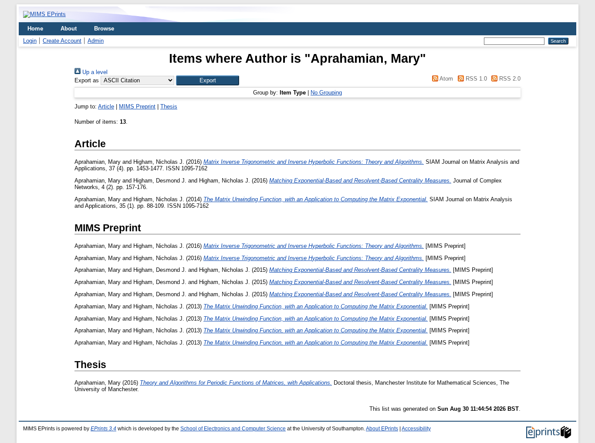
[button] (207, 80)
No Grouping (326, 92)
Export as (86, 80)
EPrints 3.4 (103, 428)
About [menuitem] (69, 28)
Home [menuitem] (35, 28)
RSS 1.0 (475, 78)
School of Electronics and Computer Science (233, 428)
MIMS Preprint (137, 106)
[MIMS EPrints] (44, 14)
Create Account (62, 40)
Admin (96, 40)
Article (106, 106)
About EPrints (382, 428)
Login (30, 40)
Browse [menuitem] (104, 28)
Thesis (168, 106)
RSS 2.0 (509, 78)
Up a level (94, 72)
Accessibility (416, 428)
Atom (445, 78)
